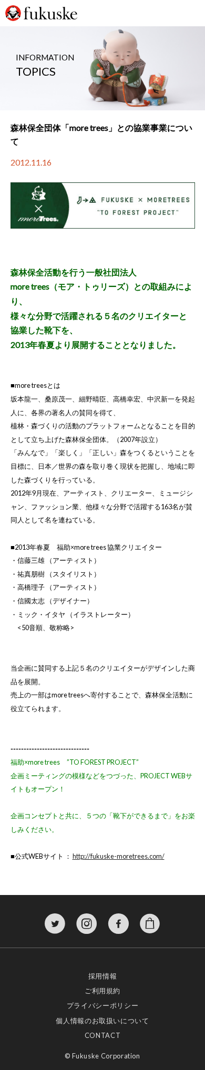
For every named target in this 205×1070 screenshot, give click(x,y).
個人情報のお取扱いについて (102, 1020)
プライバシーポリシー (102, 1005)
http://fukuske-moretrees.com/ (119, 856)
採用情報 (102, 976)
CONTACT (102, 1035)
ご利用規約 (102, 990)
